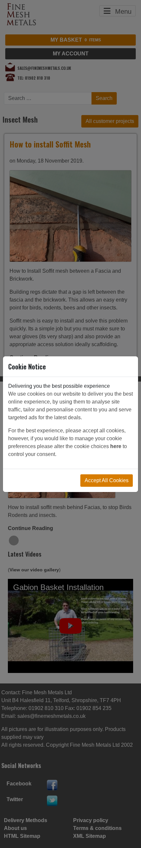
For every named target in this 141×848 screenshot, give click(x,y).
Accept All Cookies (107, 480)
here (115, 446)
